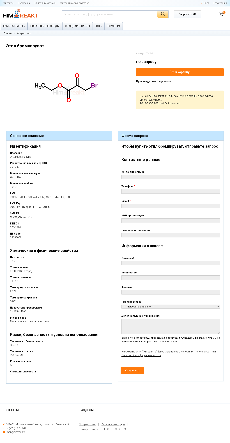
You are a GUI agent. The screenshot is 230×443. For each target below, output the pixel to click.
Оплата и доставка (45, 3)
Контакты (8, 3)
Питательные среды (44, 26)
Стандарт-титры (77, 26)
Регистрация (220, 3)
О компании (24, 3)
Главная (8, 33)
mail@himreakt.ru (170, 103)
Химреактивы (13, 26)
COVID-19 (113, 26)
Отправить (132, 370)
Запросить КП (187, 14)
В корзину (182, 72)
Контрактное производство (74, 3)
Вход (206, 3)
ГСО (97, 26)
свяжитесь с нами (150, 99)
